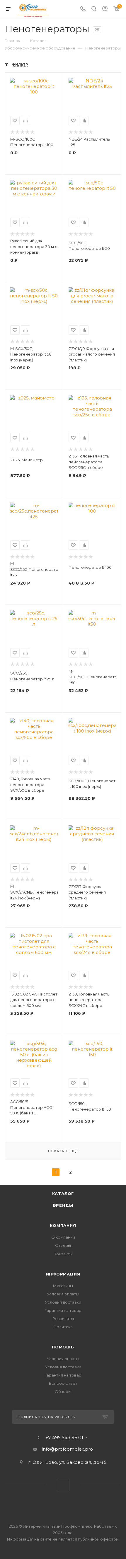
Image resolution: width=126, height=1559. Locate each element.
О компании (63, 1237)
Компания (63, 1225)
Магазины (63, 1285)
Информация (63, 1274)
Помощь (63, 1347)
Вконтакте (63, 1485)
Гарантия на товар (63, 1310)
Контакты (63, 1253)
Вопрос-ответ (63, 1383)
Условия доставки (63, 1302)
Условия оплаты (63, 1294)
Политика (63, 1326)
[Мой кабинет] (105, 9)
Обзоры (63, 1391)
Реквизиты (63, 1318)
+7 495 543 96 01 (64, 1437)
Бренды (63, 1205)
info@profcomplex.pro (67, 1449)
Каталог (63, 1193)
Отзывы (63, 1245)
